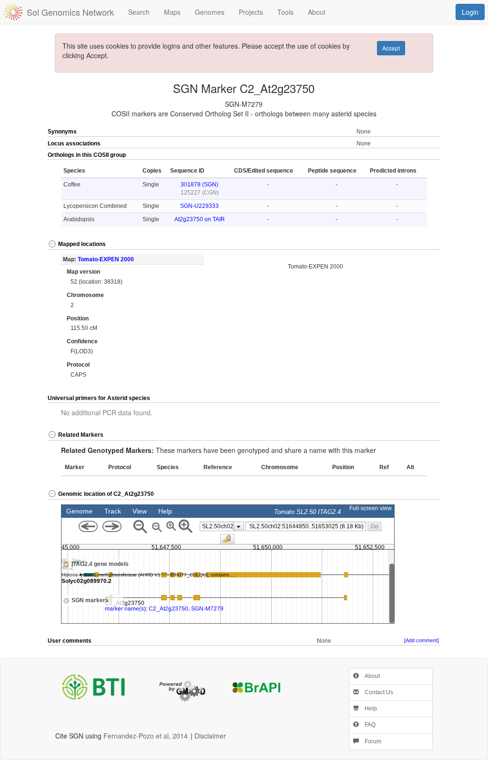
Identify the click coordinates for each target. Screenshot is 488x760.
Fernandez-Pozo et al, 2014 (145, 735)
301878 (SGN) (199, 184)
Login (470, 12)
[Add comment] (421, 640)
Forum (370, 741)
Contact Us (376, 692)
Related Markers (80, 434)
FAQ (367, 724)
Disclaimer (210, 735)
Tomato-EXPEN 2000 (106, 259)
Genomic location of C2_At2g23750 (106, 494)
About (369, 676)
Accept (391, 48)
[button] (420, 155)
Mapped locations (82, 244)
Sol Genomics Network (70, 12)
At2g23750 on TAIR (199, 219)
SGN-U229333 (199, 206)
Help (368, 708)
